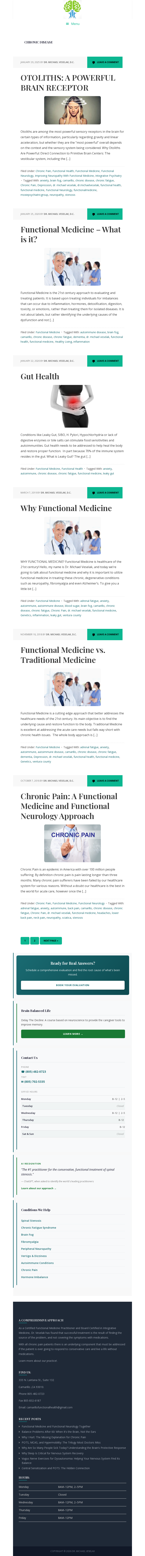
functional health (110, 185)
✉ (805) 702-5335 (33, 1081)
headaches (103, 913)
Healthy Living (63, 341)
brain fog (55, 180)
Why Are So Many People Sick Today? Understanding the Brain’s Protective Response (74, 1448)
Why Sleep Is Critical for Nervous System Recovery (52, 1453)
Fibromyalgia (30, 1242)
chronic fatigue (105, 180)
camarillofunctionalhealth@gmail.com (49, 1407)
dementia (79, 337)
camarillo (68, 180)
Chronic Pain (43, 171)
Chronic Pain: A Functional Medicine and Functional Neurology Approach (69, 806)
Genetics (26, 615)
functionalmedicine (85, 190)
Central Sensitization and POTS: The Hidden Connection (56, 1468)
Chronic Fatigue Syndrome (38, 1227)
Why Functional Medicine (66, 508)
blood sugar (72, 606)
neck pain (39, 917)
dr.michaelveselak (88, 185)
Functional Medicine (87, 171)
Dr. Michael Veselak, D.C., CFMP (72, 9)
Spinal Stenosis (31, 1220)
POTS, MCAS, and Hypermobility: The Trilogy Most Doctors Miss (61, 1442)
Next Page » (50, 942)
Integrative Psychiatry (108, 175)
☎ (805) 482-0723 (33, 1071)
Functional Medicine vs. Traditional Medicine (63, 654)
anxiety (44, 180)
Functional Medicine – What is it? (71, 234)
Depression (44, 185)
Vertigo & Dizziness (34, 1256)
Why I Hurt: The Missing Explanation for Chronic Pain (54, 1437)
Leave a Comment (108, 62)
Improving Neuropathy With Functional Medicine (64, 175)
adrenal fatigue (89, 601)
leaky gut (108, 473)
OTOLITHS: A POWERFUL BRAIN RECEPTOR (68, 82)
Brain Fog (27, 1234)
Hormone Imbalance (34, 1277)
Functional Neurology (59, 190)
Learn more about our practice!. (38, 1360)
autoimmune (28, 473)
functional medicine (32, 190)
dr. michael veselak (64, 185)
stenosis (70, 195)
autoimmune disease (93, 332)
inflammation (81, 341)
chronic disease (84, 180)
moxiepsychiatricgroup (34, 195)
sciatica (66, 917)
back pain (73, 908)
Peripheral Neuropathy (36, 1249)
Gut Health (40, 376)
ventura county (72, 615)
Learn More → (73, 1034)
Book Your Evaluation (72, 985)
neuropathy (57, 195)
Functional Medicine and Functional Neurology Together (56, 1426)
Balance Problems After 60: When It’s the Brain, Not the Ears (59, 1431)
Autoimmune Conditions (37, 1263)
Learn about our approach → (38, 1188)
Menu (75, 24)
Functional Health (63, 171)
